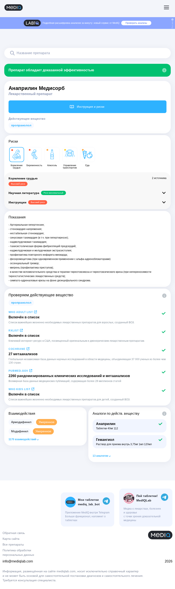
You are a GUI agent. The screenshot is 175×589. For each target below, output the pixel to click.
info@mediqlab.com (18, 561)
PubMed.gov (18, 370)
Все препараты (13, 544)
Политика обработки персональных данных (18, 552)
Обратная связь (14, 533)
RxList (14, 330)
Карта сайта (11, 538)
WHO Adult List (21, 312)
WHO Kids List (19, 389)
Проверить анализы (136, 23)
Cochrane (17, 348)
